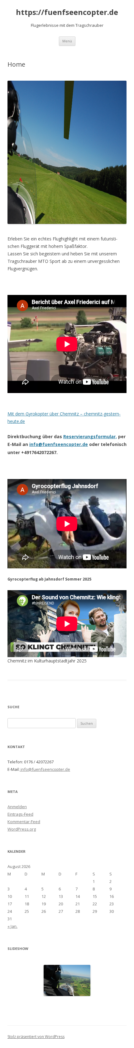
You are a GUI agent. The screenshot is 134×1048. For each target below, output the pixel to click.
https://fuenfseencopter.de (67, 12)
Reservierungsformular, (90, 436)
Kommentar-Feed (23, 821)
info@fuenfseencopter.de (58, 444)
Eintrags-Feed (20, 814)
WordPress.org (21, 829)
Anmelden (17, 806)
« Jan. (12, 926)
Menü (67, 41)
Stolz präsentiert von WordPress (36, 1036)
